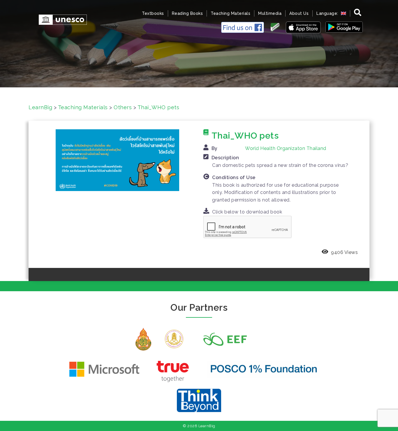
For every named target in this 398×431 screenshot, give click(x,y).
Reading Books (187, 13)
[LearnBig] (60, 19)
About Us (299, 13)
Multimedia (269, 13)
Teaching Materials (230, 13)
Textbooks (153, 13)
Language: (327, 13)
